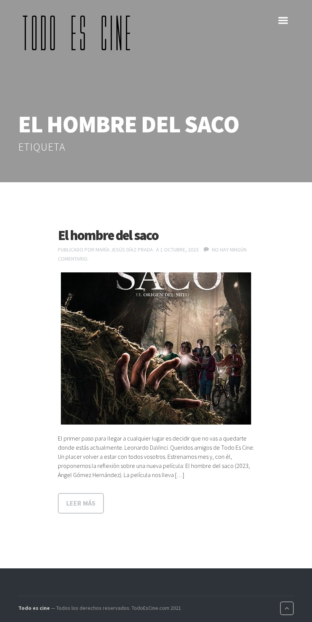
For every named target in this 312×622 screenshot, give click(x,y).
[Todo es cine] (79, 33)
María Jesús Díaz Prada (124, 249)
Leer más (81, 503)
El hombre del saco (108, 235)
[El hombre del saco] (156, 348)
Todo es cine (34, 608)
